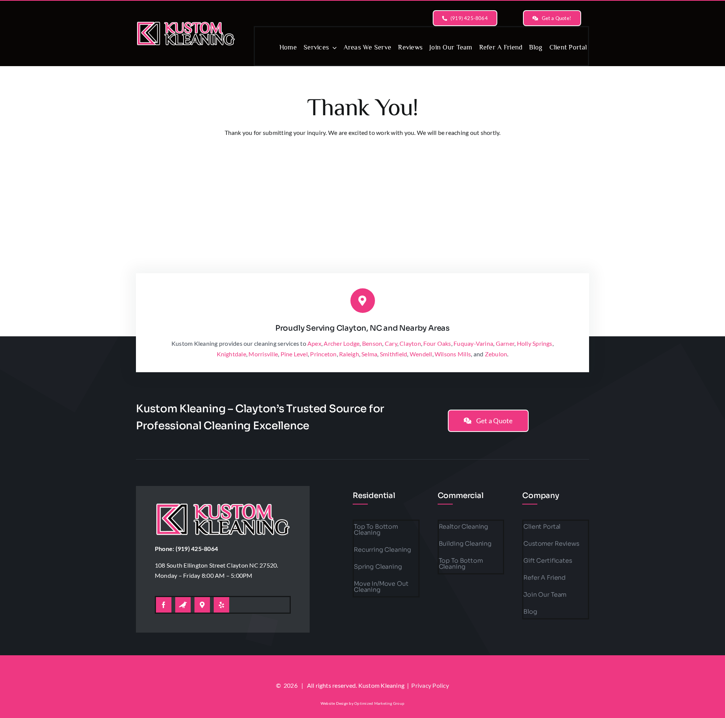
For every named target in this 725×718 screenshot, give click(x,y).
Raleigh (349, 353)
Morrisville (263, 353)
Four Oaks (437, 343)
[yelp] (221, 605)
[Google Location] (202, 605)
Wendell (421, 353)
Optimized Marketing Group (379, 703)
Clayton (410, 343)
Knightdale (231, 353)
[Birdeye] (183, 605)
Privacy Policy (430, 685)
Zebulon (496, 353)
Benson (372, 343)
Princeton (323, 353)
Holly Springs (534, 343)
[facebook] (163, 605)
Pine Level (294, 353)
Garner (505, 343)
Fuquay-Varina (473, 343)
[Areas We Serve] (186, 21)
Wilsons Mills (453, 353)
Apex (314, 343)
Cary (391, 343)
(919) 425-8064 (197, 548)
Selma (369, 353)
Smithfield (393, 353)
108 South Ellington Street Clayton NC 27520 (216, 565)
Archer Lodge (341, 343)
